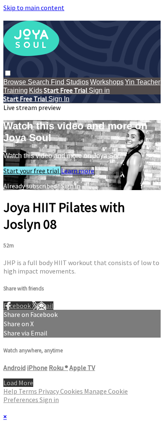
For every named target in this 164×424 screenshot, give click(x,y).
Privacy (49, 391)
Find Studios (70, 82)
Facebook (17, 305)
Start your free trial (32, 170)
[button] (8, 73)
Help (11, 391)
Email (45, 305)
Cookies (72, 391)
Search (39, 82)
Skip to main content (33, 7)
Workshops (107, 82)
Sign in (99, 90)
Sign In (58, 98)
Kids (35, 90)
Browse (15, 82)
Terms (28, 391)
